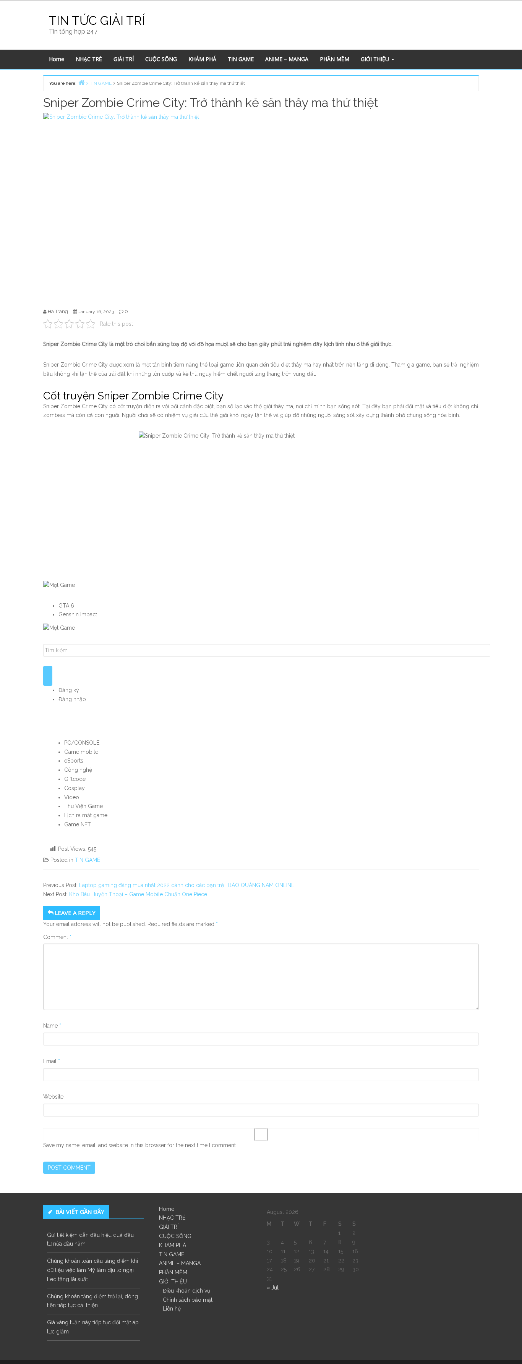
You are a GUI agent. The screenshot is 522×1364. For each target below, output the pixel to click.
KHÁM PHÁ (202, 59)
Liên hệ (172, 1309)
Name (52, 1026)
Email (51, 1061)
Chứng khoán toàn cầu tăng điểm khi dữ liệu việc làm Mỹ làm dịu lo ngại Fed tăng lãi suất (92, 1270)
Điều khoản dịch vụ (186, 1291)
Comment (57, 937)
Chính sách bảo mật (187, 1300)
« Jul (273, 1288)
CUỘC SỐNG (161, 59)
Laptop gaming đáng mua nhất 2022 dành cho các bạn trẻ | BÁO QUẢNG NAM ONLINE (186, 885)
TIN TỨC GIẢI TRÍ (97, 20)
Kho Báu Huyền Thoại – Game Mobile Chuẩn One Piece (138, 894)
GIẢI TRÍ (123, 59)
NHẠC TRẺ (89, 59)
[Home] (81, 82)
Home (56, 59)
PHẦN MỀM (334, 59)
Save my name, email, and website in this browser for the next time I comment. (140, 1145)
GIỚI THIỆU (376, 59)
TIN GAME (241, 59)
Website (53, 1097)
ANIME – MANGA (286, 59)
